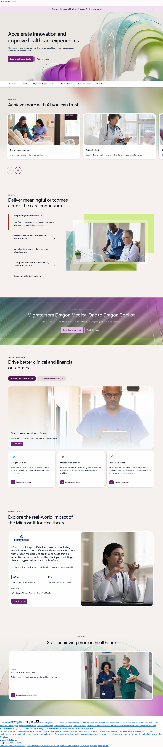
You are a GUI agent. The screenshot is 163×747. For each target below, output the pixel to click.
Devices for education (112, 725)
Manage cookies (53, 745)
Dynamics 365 (29, 731)
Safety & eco (84, 745)
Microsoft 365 (41, 731)
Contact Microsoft (34, 745)
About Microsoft (92, 734)
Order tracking (30, 725)
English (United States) (8, 740)
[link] (12, 85)
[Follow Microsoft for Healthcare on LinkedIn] (26, 721)
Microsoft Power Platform (57, 731)
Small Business (103, 731)
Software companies (61, 734)
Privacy (44, 745)
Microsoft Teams (73, 731)
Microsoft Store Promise (63, 725)
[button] (42, 59)
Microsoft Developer (122, 731)
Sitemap (23, 745)
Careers (83, 734)
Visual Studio (74, 734)
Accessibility (157, 734)
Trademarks (74, 745)
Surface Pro (4, 722)
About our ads (103, 745)
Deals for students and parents (69, 728)
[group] (44, 136)
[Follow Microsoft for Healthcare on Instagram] (32, 721)
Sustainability (5, 737)
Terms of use (65, 745)
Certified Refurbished (45, 725)
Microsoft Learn (136, 731)
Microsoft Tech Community (24, 734)
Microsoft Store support (9, 725)
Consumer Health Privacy (10, 745)
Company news (105, 734)
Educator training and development (43, 728)
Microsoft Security (17, 731)
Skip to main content (8, 1)
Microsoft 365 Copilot (88, 731)
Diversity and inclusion (143, 734)
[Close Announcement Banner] (151, 9)
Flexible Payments (79, 725)
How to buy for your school (18, 728)
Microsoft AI (4, 731)
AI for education (87, 728)
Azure (111, 731)
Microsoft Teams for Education (133, 725)
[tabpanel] (81, 436)
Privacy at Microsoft (119, 734)
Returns (22, 725)
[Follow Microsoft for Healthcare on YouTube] (37, 721)
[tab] (22, 378)
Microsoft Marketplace (44, 734)
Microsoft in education (95, 725)
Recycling (93, 745)
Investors (130, 734)
